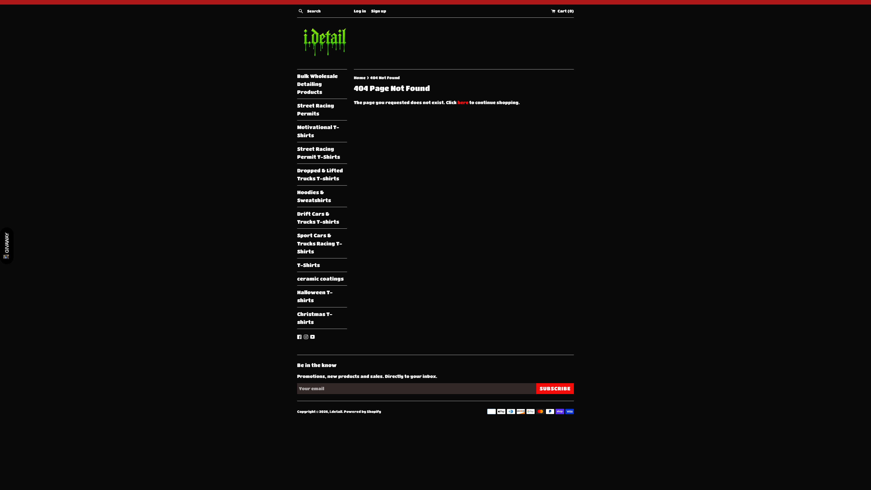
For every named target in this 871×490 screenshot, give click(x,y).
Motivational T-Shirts (318, 131)
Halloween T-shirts (315, 296)
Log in (360, 11)
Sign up (378, 11)
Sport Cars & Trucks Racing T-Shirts (319, 243)
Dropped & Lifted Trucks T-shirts (320, 174)
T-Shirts (308, 265)
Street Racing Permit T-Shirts (318, 153)
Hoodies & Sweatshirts (314, 196)
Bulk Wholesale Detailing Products (317, 84)
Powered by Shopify (362, 411)
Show (7, 245)
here (463, 102)
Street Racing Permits (315, 109)
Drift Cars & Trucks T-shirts (318, 218)
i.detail (336, 411)
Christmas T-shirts (314, 318)
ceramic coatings (320, 279)
